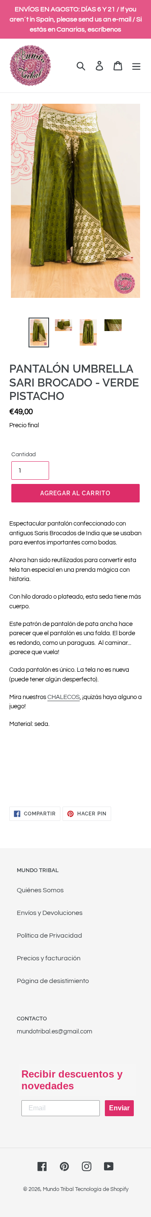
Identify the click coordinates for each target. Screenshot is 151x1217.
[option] (38, 332)
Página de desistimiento (53, 981)
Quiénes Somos (40, 890)
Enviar (119, 1108)
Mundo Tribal (58, 1189)
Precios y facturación (49, 958)
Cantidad (23, 454)
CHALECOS (63, 697)
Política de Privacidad (49, 935)
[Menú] (136, 65)
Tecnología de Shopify (101, 1189)
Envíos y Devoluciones (50, 912)
